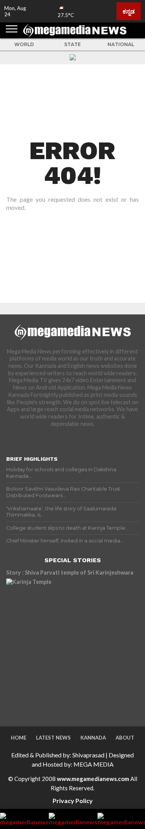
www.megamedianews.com (93, 778)
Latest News (53, 738)
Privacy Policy (73, 800)
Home (18, 738)
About (125, 738)
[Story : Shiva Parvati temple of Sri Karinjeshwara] (72, 645)
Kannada (93, 738)
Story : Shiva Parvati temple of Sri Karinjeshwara (69, 572)
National (120, 44)
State (72, 44)
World (24, 44)
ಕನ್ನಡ (129, 11)
